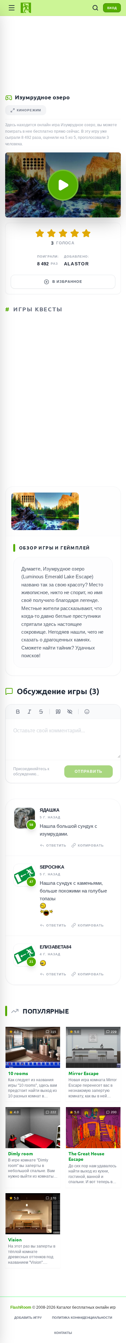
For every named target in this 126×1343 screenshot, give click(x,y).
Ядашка (49, 810)
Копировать (91, 845)
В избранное (67, 281)
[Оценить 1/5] (40, 233)
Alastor (76, 263)
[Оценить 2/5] (51, 233)
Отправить (88, 771)
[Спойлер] (69, 711)
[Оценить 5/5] (86, 233)
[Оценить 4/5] (74, 233)
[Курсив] (29, 711)
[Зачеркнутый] (41, 711)
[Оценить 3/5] (63, 233)
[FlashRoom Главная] (25, 7)
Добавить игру (28, 1317)
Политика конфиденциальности (82, 1317)
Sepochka (52, 867)
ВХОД (112, 8)
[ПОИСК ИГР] (95, 8)
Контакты (63, 1333)
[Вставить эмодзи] (86, 711)
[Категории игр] (11, 7)
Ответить (56, 845)
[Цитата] (58, 711)
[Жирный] (17, 711)
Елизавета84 (55, 946)
